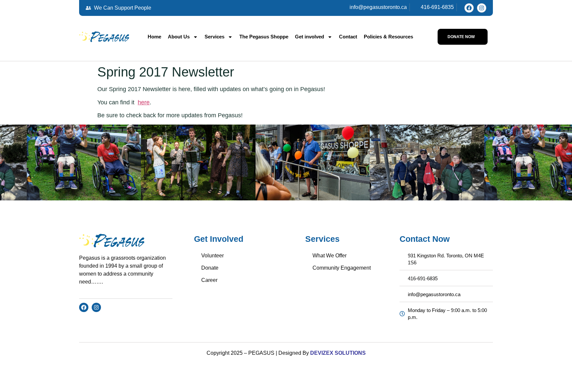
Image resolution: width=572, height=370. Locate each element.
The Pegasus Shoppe (263, 36)
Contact (348, 36)
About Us (179, 36)
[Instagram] (481, 8)
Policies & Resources (388, 36)
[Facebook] (469, 8)
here (144, 102)
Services (214, 36)
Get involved (309, 36)
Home (154, 36)
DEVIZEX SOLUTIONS (337, 353)
